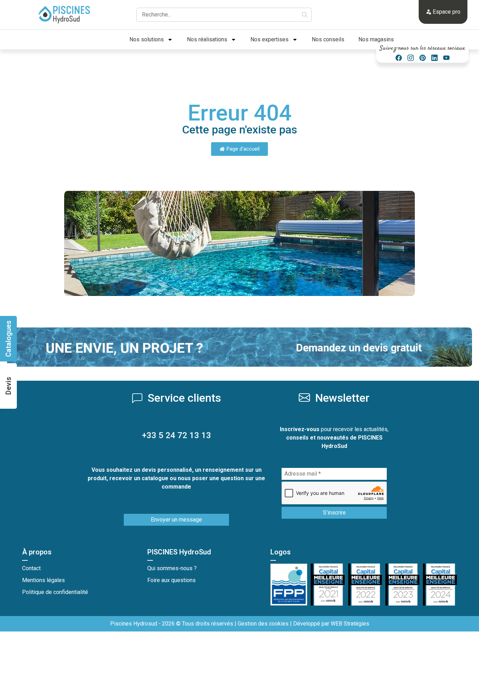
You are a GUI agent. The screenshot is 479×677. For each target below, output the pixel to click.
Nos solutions (146, 39)
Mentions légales (43, 580)
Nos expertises (269, 39)
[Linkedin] (434, 58)
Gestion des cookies (263, 623)
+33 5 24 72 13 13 (176, 435)
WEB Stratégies (350, 623)
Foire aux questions (171, 580)
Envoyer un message (176, 519)
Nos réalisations (207, 39)
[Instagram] (410, 58)
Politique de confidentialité (55, 592)
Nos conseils (328, 39)
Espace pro (445, 11)
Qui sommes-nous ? (172, 568)
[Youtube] (446, 58)
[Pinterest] (422, 58)
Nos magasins (376, 39)
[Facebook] (399, 58)
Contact (31, 568)
